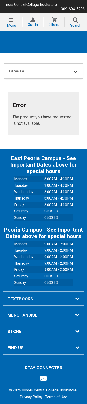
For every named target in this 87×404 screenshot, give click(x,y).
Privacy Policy (31, 397)
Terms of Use (56, 397)
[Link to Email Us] (43, 379)
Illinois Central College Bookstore (29, 4)
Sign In (33, 24)
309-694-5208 (73, 9)
